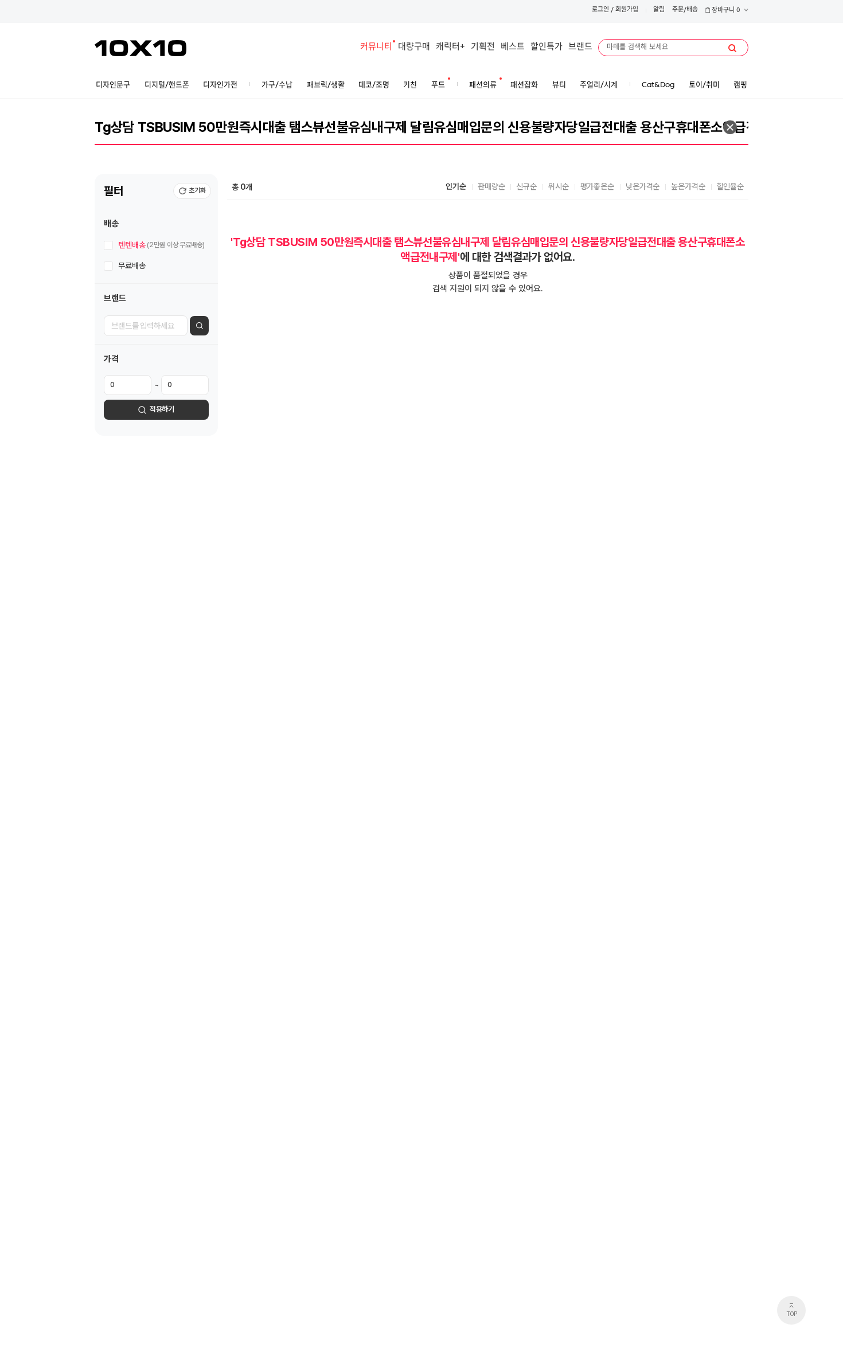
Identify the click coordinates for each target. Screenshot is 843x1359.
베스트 (513, 47)
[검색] (732, 48)
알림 (659, 10)
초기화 (197, 190)
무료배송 (131, 265)
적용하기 (162, 409)
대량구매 (414, 47)
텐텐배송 (161, 244)
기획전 (483, 47)
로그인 (600, 10)
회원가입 (626, 10)
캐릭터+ (450, 47)
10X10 (140, 48)
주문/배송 (685, 10)
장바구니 (725, 10)
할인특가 (546, 47)
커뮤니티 (376, 47)
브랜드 (580, 47)
